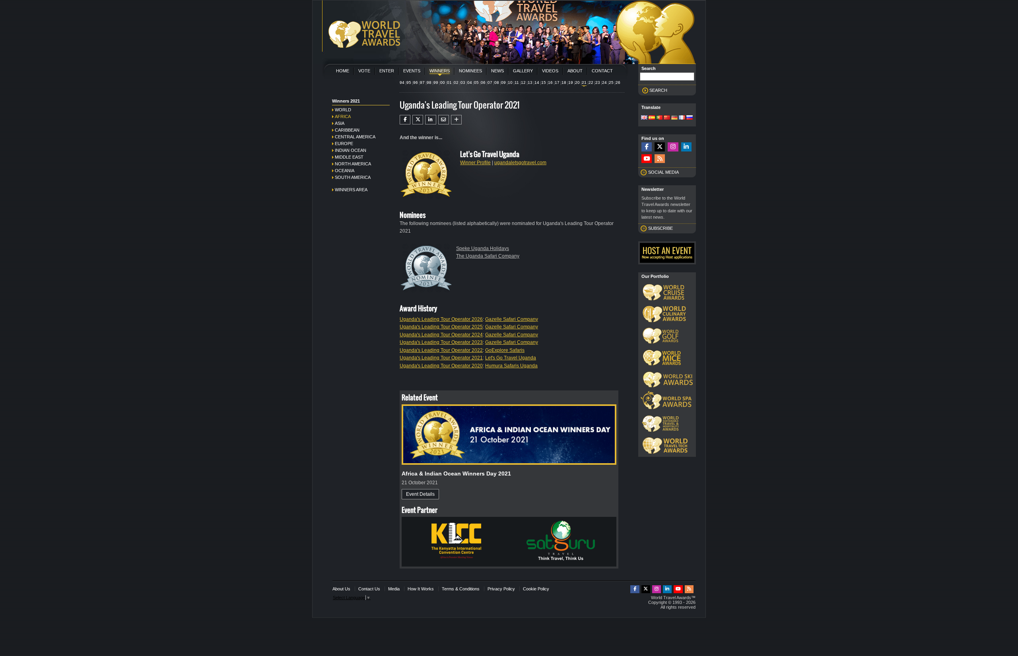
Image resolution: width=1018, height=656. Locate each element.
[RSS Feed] (660, 158)
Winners (439, 70)
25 (611, 82)
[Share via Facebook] (405, 119)
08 (496, 82)
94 (402, 82)
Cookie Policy (536, 588)
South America (353, 177)
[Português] (659, 118)
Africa (343, 116)
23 (597, 82)
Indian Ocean (350, 150)
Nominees (470, 70)
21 (584, 82)
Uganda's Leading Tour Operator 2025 (441, 327)
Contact (602, 70)
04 (469, 82)
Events (411, 70)
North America (353, 163)
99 (435, 82)
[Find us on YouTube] (646, 158)
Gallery (523, 70)
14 (536, 82)
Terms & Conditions (461, 588)
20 (577, 82)
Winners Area (351, 189)
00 (442, 82)
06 (483, 82)
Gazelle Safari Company (511, 319)
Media (394, 588)
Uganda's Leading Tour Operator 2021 (441, 358)
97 (422, 82)
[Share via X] (418, 119)
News (497, 70)
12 (523, 82)
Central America (355, 136)
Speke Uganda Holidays (482, 248)
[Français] (682, 118)
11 (517, 82)
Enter (386, 70)
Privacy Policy (501, 588)
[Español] (652, 118)
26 (618, 82)
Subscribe (660, 228)
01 (449, 82)
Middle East (349, 157)
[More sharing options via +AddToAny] (456, 119)
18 (563, 82)
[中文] (667, 118)
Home (342, 70)
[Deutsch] (674, 118)
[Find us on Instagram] (673, 146)
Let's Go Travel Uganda (510, 358)
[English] (644, 118)
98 (429, 82)
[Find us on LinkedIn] (686, 146)
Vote (364, 70)
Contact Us (369, 588)
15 (543, 82)
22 (591, 82)
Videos (550, 70)
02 (456, 82)
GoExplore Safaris (505, 350)
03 (462, 82)
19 (570, 82)
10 (510, 82)
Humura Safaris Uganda (511, 366)
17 (557, 82)
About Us (341, 588)
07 (490, 82)
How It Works (421, 588)
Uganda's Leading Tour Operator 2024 (441, 335)
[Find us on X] (660, 146)
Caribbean (347, 130)
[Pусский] (689, 118)
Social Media (663, 172)
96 (415, 82)
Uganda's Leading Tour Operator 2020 (441, 366)
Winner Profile (475, 162)
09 (503, 82)
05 (476, 82)
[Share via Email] (444, 119)
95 (408, 82)
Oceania (344, 170)
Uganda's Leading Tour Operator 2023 (441, 342)
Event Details (420, 494)
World (343, 109)
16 (550, 82)
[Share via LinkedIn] (430, 119)
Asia (339, 123)
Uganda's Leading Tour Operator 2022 (441, 350)
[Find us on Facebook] (646, 146)
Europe (344, 143)
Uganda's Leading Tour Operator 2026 (441, 319)
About (575, 70)
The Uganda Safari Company (487, 256)
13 (530, 82)
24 (604, 82)
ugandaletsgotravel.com (520, 162)
